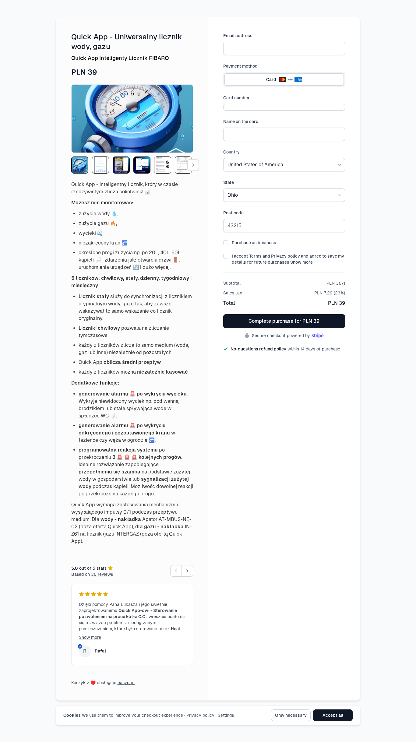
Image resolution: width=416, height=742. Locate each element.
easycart (126, 682)
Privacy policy (200, 715)
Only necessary (291, 715)
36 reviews (102, 574)
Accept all (333, 715)
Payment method (240, 66)
